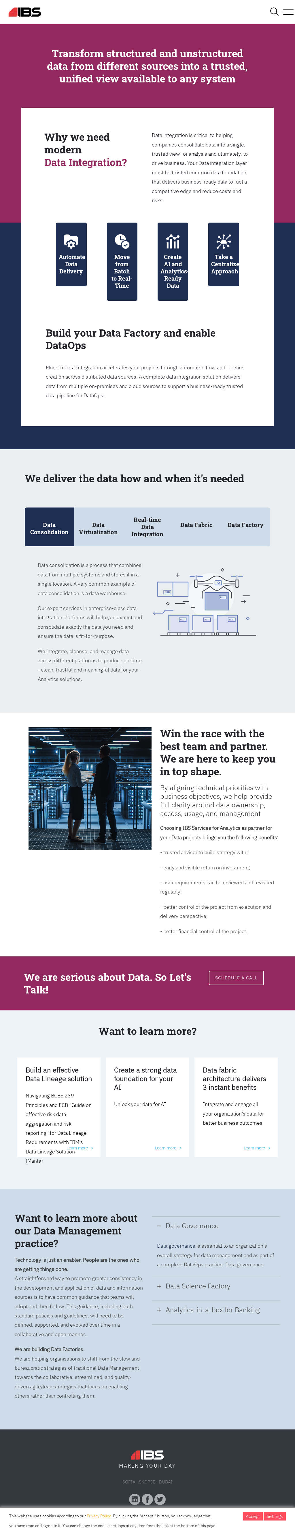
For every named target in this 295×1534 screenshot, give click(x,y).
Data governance (176, 1245)
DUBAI (166, 1482)
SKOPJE (147, 1482)
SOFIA (128, 1482)
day (170, 1465)
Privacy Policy (99, 1515)
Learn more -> (80, 1148)
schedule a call (236, 978)
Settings (274, 1516)
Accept (253, 1516)
